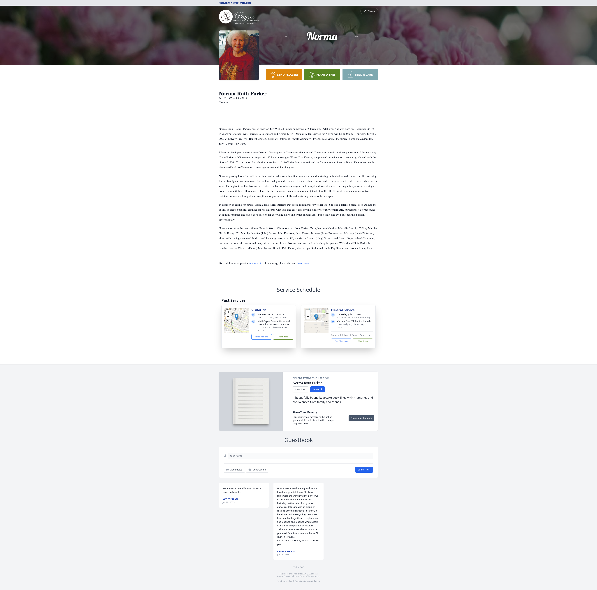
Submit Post (364, 469)
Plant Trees (283, 336)
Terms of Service (307, 576)
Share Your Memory (361, 418)
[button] (236, 317)
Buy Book (317, 389)
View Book (300, 389)
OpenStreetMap (302, 581)
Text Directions (261, 336)
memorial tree (256, 263)
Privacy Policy (290, 576)
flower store (303, 263)
